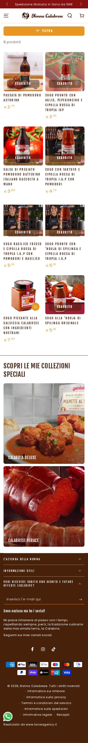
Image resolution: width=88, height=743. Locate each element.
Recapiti (63, 715)
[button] (70, 16)
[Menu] (6, 16)
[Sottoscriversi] (81, 600)
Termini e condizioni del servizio (46, 703)
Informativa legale (37, 715)
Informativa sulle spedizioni (46, 709)
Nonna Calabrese (33, 686)
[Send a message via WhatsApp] (7, 716)
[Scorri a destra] (80, 4)
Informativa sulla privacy (46, 697)
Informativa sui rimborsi (46, 691)
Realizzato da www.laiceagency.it (30, 724)
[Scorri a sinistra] (7, 4)
